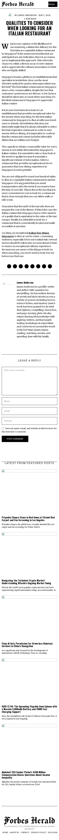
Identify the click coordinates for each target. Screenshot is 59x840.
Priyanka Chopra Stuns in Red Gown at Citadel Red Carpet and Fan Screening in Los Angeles (28, 519)
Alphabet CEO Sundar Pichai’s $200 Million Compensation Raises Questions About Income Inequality (26, 774)
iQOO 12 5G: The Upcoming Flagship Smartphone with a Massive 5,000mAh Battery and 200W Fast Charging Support (29, 709)
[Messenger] (15, 266)
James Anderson (27, 15)
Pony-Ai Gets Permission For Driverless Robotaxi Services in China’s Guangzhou (27, 645)
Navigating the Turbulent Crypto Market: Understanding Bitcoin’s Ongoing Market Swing (26, 582)
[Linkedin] (32, 266)
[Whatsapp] (38, 266)
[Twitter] (21, 266)
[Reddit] (44, 266)
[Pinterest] (27, 266)
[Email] (50, 266)
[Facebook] (9, 266)
